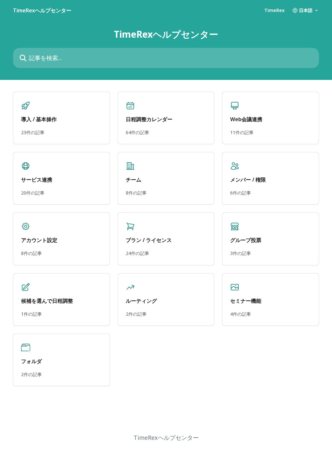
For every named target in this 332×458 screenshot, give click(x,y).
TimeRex (274, 10)
